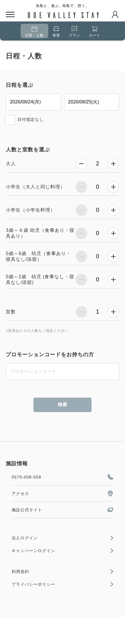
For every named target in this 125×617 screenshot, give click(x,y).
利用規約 (20, 571)
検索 (62, 404)
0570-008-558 (26, 477)
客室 (56, 35)
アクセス (20, 493)
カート (94, 35)
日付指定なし (30, 119)
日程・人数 (34, 35)
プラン (74, 35)
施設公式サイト (27, 509)
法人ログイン (25, 538)
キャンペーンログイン (33, 550)
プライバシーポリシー (33, 584)
